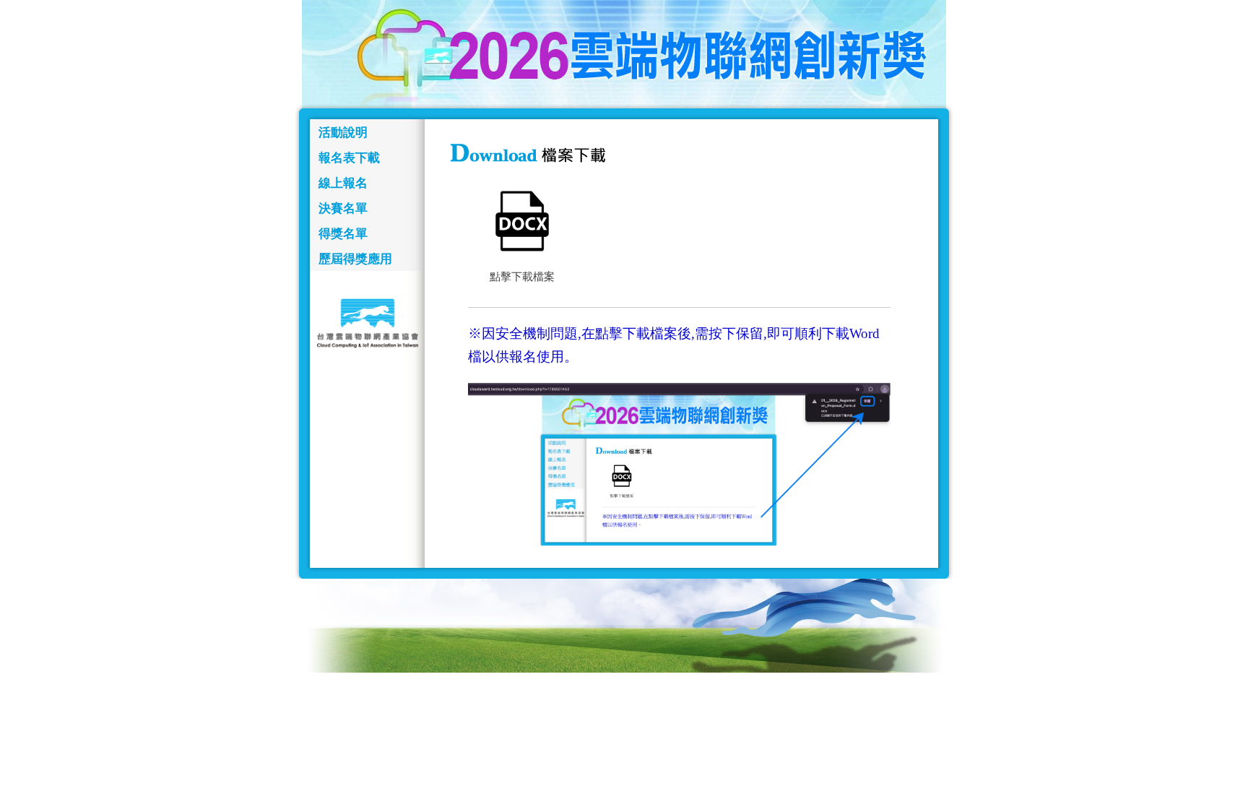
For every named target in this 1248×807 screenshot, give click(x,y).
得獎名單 (343, 234)
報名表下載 (349, 158)
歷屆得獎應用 (355, 259)
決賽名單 (343, 208)
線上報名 (343, 183)
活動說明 (343, 132)
